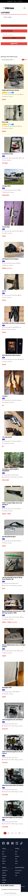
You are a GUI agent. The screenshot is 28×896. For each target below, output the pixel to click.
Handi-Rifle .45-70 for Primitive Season (13, 323)
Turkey (16, 861)
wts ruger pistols (7, 437)
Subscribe (20, 1)
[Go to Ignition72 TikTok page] (21, 843)
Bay (20, 190)
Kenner (9, 329)
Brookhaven (14, 477)
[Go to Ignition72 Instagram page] (12, 843)
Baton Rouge (14, 585)
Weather (3, 882)
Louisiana (11, 96)
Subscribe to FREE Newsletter (10, 893)
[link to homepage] (8, 8)
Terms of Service (18, 870)
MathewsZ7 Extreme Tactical (10, 90)
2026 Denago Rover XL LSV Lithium (12, 719)
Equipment (20, 650)
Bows (22, 94)
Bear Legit (5, 122)
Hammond (5, 96)
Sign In (15, 1)
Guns (22, 231)
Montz (4, 160)
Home (5, 17)
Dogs (19, 263)
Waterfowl (17, 856)
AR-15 (4, 291)
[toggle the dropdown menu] (24, 8)
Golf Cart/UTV (7, 726)
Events (3, 863)
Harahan (5, 233)
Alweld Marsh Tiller (7, 154)
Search (14, 37)
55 (19, 833)
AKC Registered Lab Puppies (10, 259)
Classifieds (4, 880)
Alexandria (5, 619)
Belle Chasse (6, 192)
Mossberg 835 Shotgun (9, 536)
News (3, 851)
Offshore (4, 861)
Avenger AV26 (6, 186)
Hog (16, 858)
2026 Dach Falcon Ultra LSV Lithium (12, 785)
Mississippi (20, 477)
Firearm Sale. (6, 227)
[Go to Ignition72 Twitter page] (8, 843)
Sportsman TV (5, 870)
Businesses (4, 875)
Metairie (5, 361)
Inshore (3, 858)
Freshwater (4, 856)
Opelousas (5, 265)
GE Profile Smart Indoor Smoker (11, 355)
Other (16, 863)
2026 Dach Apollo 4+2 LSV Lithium (12, 817)
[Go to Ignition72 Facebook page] (3, 843)
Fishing (22, 158)
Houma (5, 297)
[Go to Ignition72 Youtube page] (17, 843)
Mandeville (5, 693)
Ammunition (6, 585)
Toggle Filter (14, 43)
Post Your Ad (14, 25)
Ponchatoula (6, 402)
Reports (3, 877)
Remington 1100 (7, 687)
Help (16, 875)
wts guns (4, 396)
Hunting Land (7, 477)
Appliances (21, 359)
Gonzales (5, 510)
